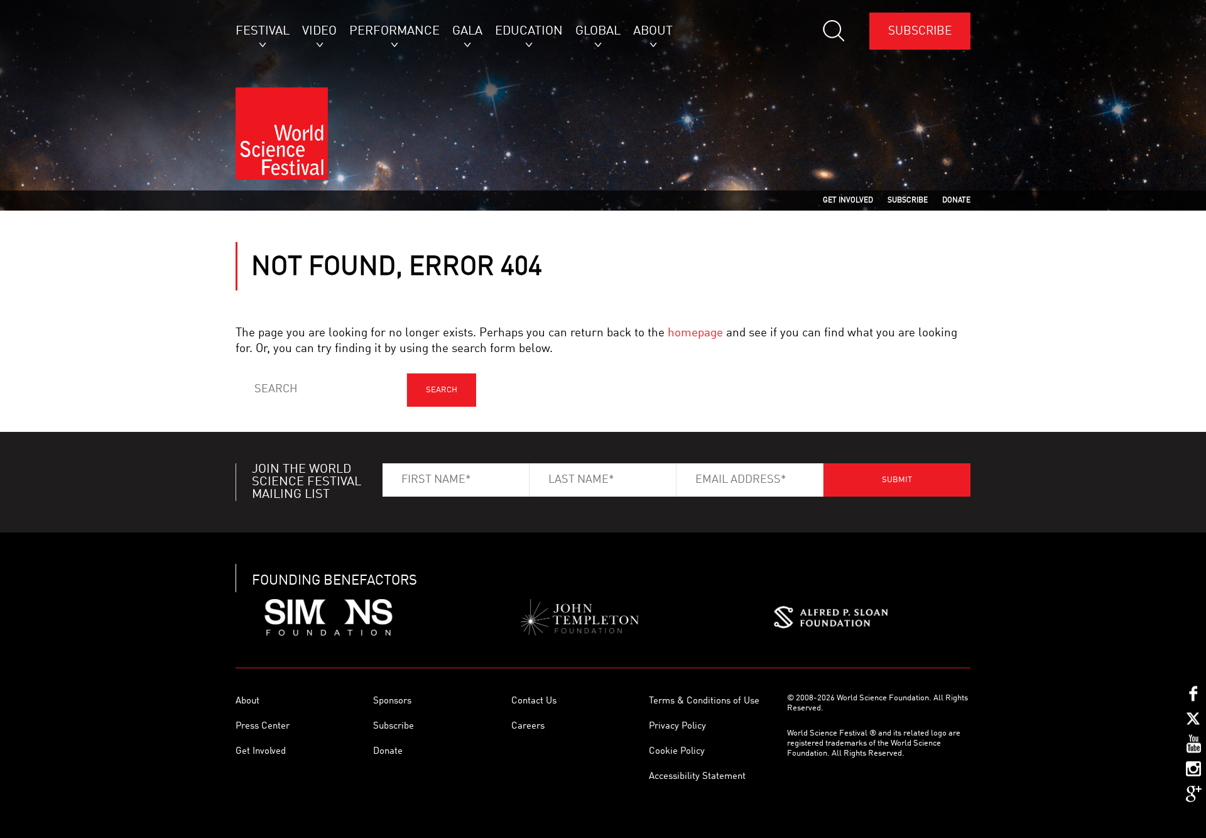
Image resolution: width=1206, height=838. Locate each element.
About (247, 701)
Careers (528, 726)
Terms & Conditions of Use (704, 701)
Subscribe (920, 31)
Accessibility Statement (697, 776)
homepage (695, 333)
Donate (388, 751)
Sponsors (392, 701)
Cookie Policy (677, 751)
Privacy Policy (677, 726)
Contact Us (534, 701)
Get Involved (261, 751)
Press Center (263, 726)
